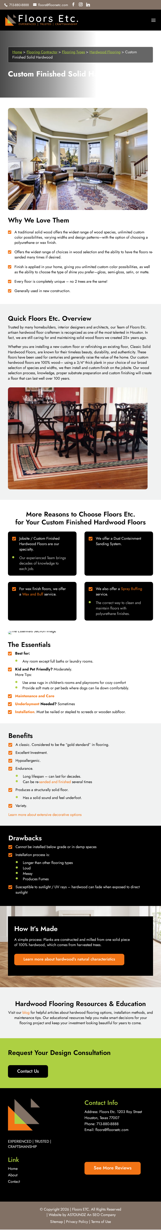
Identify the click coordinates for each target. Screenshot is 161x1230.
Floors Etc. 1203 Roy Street (120, 1111)
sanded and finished (55, 782)
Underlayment (27, 704)
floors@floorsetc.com (112, 1129)
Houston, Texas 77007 (101, 1118)
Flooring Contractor (42, 52)
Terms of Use (101, 1221)
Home (17, 52)
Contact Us (28, 1071)
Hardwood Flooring (105, 52)
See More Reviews (112, 1167)
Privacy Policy (77, 1221)
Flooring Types (73, 52)
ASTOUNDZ (76, 1214)
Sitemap (56, 1221)
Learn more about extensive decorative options (45, 814)
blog (26, 1012)
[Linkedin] (88, 4)
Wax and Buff (32, 594)
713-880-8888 (107, 1124)
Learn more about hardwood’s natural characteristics (69, 959)
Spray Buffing (131, 588)
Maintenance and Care (34, 696)
